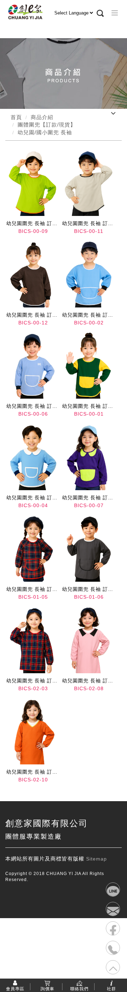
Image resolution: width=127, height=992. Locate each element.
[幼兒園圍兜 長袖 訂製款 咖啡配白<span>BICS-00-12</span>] (33, 274)
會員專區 (15, 988)
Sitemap (96, 859)
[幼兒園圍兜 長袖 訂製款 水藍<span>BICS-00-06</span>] (33, 365)
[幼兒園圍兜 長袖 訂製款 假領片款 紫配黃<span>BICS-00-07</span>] (88, 457)
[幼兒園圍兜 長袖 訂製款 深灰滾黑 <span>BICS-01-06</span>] (88, 548)
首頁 (16, 117)
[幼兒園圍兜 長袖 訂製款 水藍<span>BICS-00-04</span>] (33, 457)
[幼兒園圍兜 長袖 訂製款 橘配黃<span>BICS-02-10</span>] (33, 731)
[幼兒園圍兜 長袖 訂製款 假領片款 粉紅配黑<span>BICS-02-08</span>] (88, 639)
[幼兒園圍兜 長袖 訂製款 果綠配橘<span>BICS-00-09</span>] (33, 182)
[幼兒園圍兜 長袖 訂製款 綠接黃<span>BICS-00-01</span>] (88, 365)
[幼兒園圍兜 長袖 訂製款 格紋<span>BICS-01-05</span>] (33, 548)
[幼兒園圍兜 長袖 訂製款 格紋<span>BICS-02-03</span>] (33, 639)
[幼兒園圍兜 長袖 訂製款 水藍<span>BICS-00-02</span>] (88, 274)
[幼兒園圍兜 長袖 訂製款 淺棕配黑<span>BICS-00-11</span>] (88, 182)
